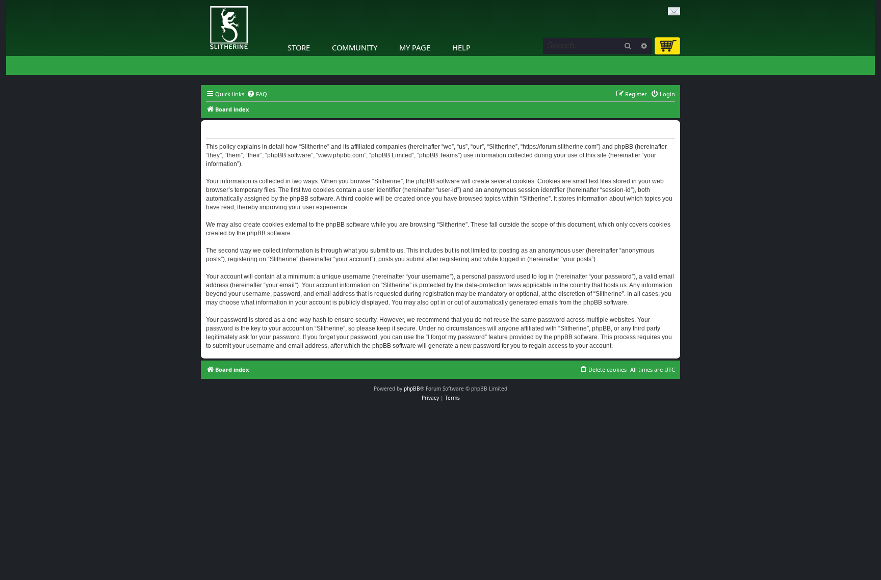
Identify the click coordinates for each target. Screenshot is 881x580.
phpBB (412, 388)
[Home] (203, 2)
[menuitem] (257, 94)
